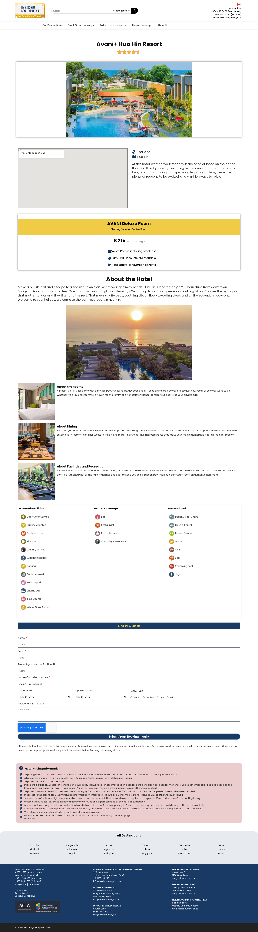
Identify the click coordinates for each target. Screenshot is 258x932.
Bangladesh (72, 845)
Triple (173, 697)
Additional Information (31, 703)
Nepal (72, 853)
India (184, 849)
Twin (162, 697)
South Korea (184, 853)
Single (136, 697)
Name (21, 638)
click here (29, 818)
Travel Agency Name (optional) (36, 664)
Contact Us (21, 890)
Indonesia (72, 849)
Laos (221, 845)
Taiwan (221, 853)
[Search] (134, 11)
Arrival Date (25, 690)
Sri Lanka (34, 845)
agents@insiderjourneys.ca (227, 17)
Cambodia (184, 845)
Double (150, 697)
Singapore (147, 853)
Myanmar (109, 849)
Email (21, 651)
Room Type (136, 691)
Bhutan (109, 845)
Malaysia (34, 853)
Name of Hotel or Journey (33, 677)
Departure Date (83, 690)
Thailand (34, 849)
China (147, 849)
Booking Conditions (25, 895)
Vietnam (146, 845)
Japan (221, 849)
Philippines (109, 853)
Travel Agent (21, 893)
